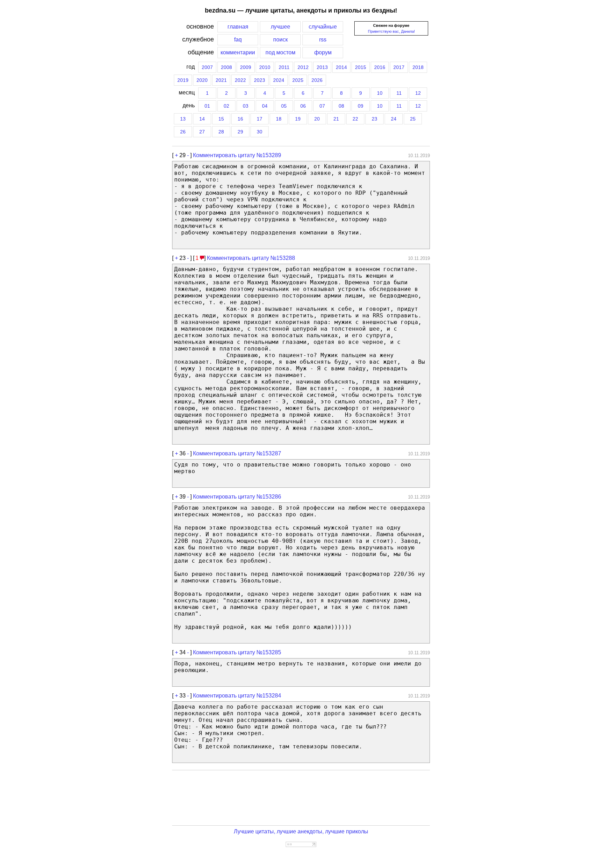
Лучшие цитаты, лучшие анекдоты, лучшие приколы (301, 831)
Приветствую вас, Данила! (391, 31)
